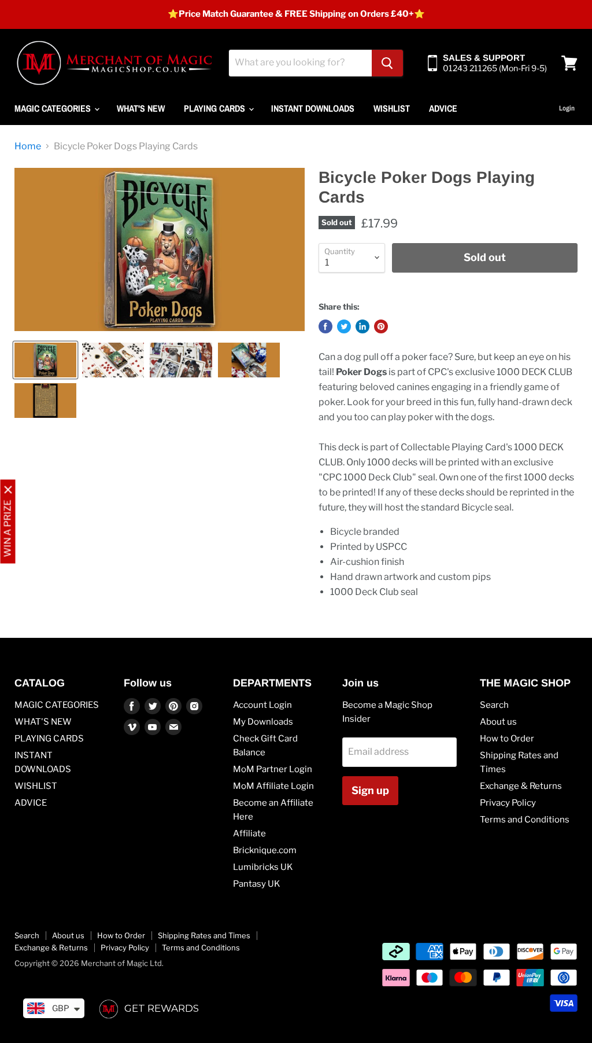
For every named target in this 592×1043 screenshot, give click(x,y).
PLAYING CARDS (215, 108)
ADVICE (443, 108)
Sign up (370, 790)
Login (567, 108)
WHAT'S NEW (141, 108)
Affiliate (249, 833)
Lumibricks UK (263, 867)
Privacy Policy (508, 803)
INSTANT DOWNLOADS (312, 108)
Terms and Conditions (524, 819)
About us (498, 722)
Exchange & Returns (521, 786)
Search (494, 705)
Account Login (262, 705)
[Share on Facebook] (325, 326)
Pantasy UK (256, 884)
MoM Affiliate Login (273, 786)
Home (27, 146)
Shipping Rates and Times (204, 935)
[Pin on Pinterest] (381, 326)
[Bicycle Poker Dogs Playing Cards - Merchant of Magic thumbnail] (45, 360)
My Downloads (263, 722)
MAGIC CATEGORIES (53, 108)
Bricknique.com (265, 850)
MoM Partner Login (272, 769)
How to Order (507, 738)
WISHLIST (391, 108)
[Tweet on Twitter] (344, 326)
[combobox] (300, 63)
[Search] (387, 63)
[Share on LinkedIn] (362, 326)
